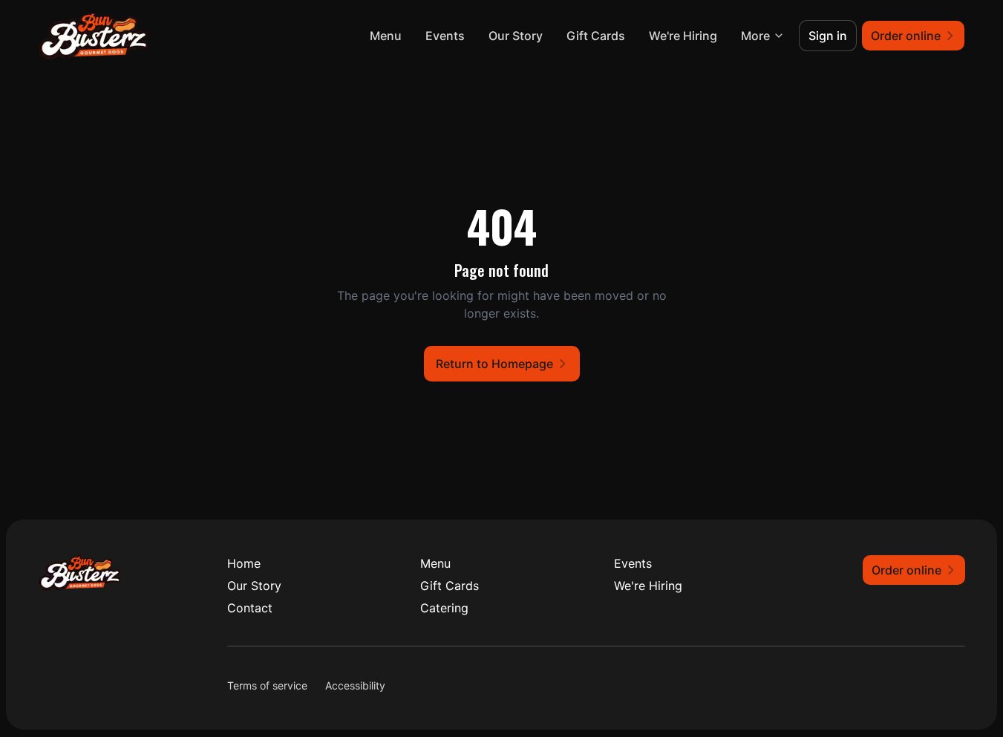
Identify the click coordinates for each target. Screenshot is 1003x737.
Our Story (516, 35)
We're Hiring (683, 35)
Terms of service (267, 685)
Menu (386, 35)
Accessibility (355, 685)
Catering (444, 607)
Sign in (827, 35)
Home (244, 563)
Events (445, 35)
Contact (249, 607)
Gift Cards (595, 35)
